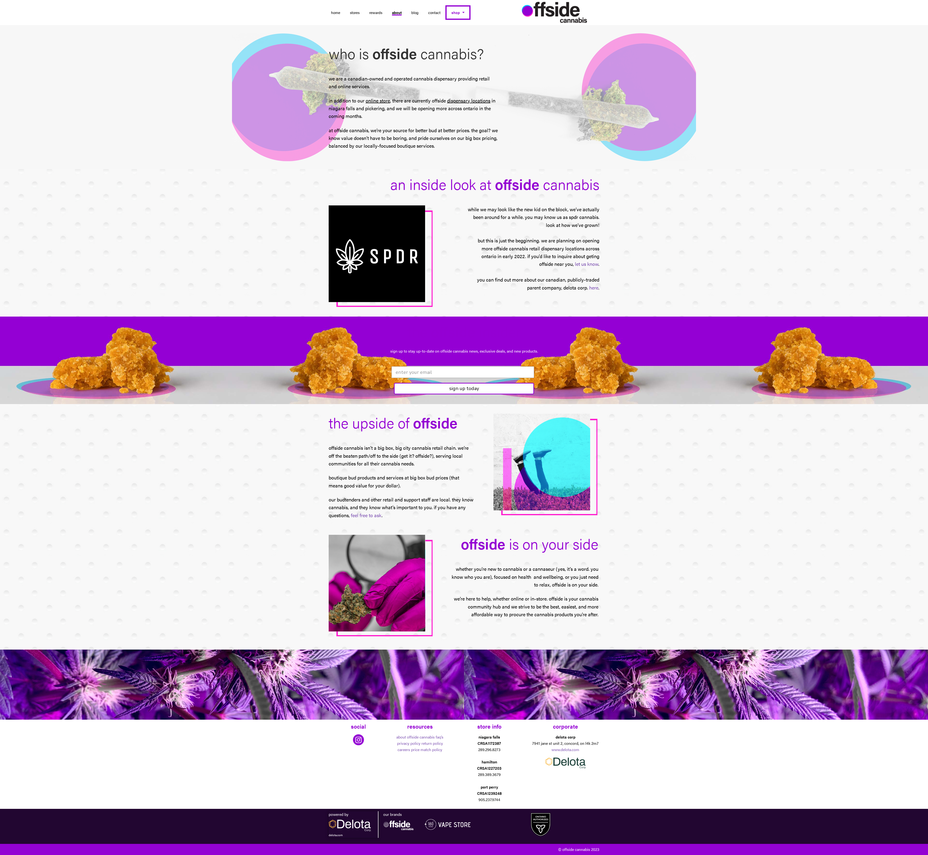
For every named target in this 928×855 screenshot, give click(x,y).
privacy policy (408, 743)
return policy (432, 743)
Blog (415, 12)
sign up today (464, 388)
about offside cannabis (415, 737)
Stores (355, 12)
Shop (455, 12)
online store (378, 100)
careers (404, 749)
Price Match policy (426, 749)
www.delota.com (565, 749)
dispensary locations (468, 100)
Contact (434, 12)
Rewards (375, 12)
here (593, 287)
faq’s (439, 737)
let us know (586, 263)
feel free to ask (366, 515)
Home (335, 12)
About (397, 12)
